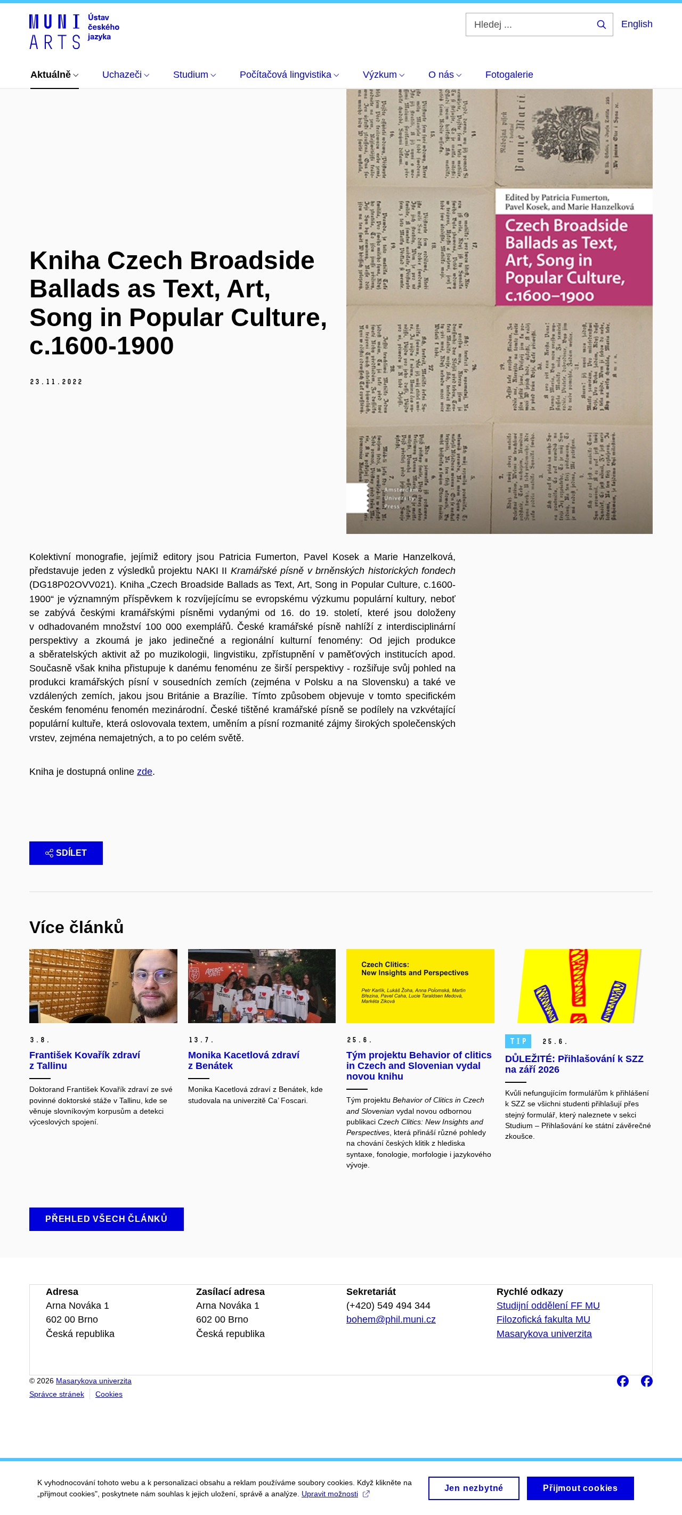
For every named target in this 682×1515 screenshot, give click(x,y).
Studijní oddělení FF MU (548, 1305)
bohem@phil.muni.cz (391, 1319)
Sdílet (71, 852)
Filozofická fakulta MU (543, 1319)
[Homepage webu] (74, 31)
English (637, 24)
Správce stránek (56, 1394)
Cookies (109, 1394)
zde (144, 771)
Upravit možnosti (330, 1493)
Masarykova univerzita (544, 1333)
